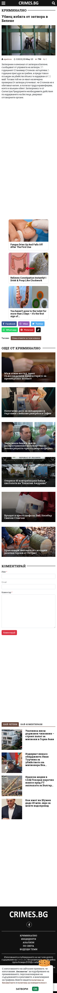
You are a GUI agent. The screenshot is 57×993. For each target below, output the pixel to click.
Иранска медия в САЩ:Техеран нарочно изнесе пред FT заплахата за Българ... (39, 781)
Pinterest (28, 329)
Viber (25, 323)
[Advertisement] (28, 130)
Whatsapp (11, 329)
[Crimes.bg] (28, 914)
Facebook (10, 323)
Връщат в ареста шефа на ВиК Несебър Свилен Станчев (28, 516)
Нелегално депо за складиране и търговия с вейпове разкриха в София (27, 412)
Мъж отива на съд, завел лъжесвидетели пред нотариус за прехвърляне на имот (25, 376)
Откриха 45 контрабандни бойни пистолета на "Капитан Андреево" (25, 482)
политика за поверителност (32, 982)
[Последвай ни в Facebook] (29, 924)
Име (4, 572)
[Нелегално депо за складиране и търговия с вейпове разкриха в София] (28, 402)
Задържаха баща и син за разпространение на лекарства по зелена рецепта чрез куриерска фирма (28, 446)
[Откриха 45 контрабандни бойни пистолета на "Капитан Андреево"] (28, 472)
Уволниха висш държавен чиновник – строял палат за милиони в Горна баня (39, 735)
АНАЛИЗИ (28, 942)
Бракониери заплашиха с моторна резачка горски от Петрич (25, 551)
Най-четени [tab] (10, 724)
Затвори (22, 988)
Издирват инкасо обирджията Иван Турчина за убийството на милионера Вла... (37, 759)
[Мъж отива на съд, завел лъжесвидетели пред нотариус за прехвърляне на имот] (28, 367)
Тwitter (39, 323)
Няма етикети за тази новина (26, 338)
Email (4, 582)
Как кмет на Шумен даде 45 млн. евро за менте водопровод (38, 803)
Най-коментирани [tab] (31, 724)
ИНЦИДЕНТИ (28, 939)
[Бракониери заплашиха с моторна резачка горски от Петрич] (28, 542)
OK (35, 988)
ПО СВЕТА (28, 945)
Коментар (7, 592)
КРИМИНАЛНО (14, 10)
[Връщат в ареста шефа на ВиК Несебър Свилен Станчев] (28, 507)
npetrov (8, 59)
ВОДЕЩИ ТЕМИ (28, 949)
